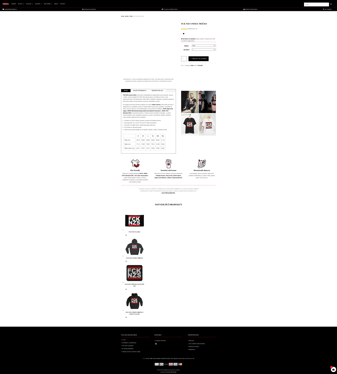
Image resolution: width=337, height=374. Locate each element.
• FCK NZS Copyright (127, 345)
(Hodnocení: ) (192, 28)
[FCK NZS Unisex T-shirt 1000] (207, 112)
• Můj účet (191, 340)
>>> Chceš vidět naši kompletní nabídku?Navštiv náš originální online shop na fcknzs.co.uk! (168, 358)
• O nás (123, 339)
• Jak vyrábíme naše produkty (196, 343)
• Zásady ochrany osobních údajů (130, 351)
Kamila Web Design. (172, 372)
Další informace (139, 90)
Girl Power (47, 3)
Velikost (186, 50)
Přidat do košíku (199, 59)
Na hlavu (28, 3)
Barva (186, 46)
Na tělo (20, 3)
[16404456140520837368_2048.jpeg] (189, 135)
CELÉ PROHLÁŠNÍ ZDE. (168, 193)
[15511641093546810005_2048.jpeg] (207, 135)
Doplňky (37, 3)
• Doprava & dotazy (193, 346)
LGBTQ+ (56, 3)
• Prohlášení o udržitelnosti (128, 342)
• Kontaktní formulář (160, 340)
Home (122, 16)
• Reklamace (191, 349)
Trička (131, 16)
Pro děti (62, 3)
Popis (126, 90)
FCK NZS (200, 65)
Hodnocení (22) (157, 90)
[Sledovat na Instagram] (155, 343)
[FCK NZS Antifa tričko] (189, 112)
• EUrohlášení (127, 348)
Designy (13, 3)
